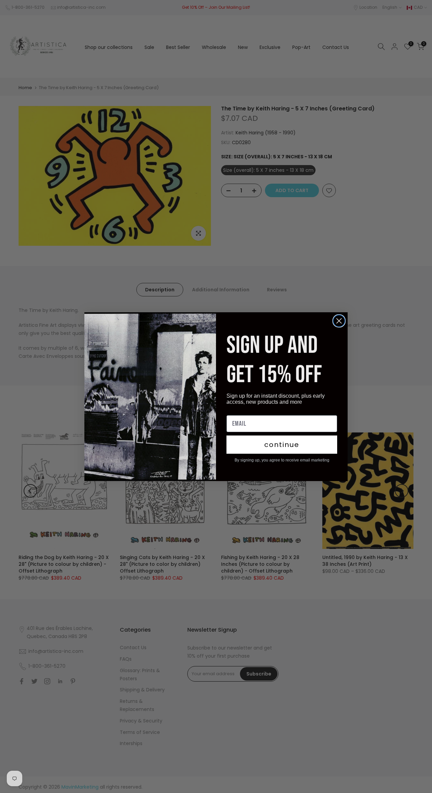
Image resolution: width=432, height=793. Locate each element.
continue (281, 444)
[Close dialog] (339, 321)
